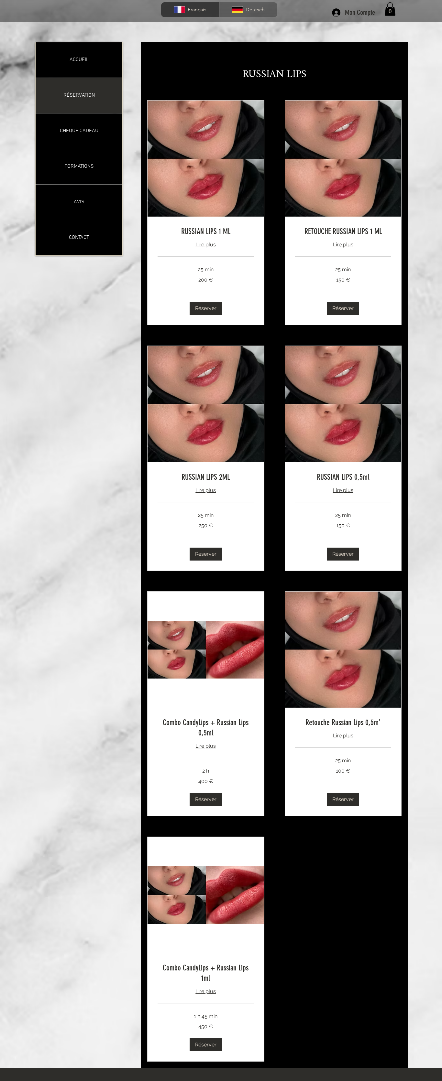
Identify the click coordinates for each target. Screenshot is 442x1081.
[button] (390, 9)
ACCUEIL (79, 60)
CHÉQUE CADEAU (79, 131)
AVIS (79, 202)
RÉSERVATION (79, 95)
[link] (206, 232)
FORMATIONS (79, 166)
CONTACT (79, 237)
